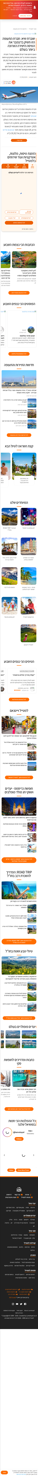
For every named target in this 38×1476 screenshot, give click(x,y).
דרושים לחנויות (19, 1274)
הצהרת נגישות (19, 1313)
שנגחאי (33, 116)
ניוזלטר (32, 1250)
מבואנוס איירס (8, 129)
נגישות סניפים (9, 1274)
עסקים (26, 1235)
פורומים (27, 1247)
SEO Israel (12, 1297)
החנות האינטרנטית (21, 1278)
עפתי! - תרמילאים (16, 1235)
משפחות (32, 1235)
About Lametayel (29, 1310)
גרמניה (7, 1223)
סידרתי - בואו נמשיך (25, 16)
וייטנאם (26, 1220)
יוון (34, 1226)
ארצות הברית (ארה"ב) (21, 1223)
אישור (4, 1472)
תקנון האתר (19, 1310)
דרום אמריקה (30, 1211)
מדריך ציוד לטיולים (21, 1259)
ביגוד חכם (32, 1278)
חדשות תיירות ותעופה (20, 29)
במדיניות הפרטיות (21, 1474)
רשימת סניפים (30, 1274)
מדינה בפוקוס (8, 1266)
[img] (29, 1034)
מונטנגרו (32, 1223)
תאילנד (32, 1220)
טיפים (33, 1247)
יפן (11, 1223)
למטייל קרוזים (30, 1266)
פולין (10, 1220)
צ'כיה (15, 1220)
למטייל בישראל (17, 1238)
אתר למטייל (32, 29)
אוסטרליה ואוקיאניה (19, 1211)
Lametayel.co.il (31, 1316)
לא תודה (15, 16)
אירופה (32, 1207)
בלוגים (21, 1247)
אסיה (27, 1207)
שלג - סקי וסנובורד (29, 1238)
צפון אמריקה (20, 1207)
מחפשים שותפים (12, 1247)
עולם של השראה (19, 1266)
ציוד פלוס (32, 1259)
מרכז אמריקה (10, 1207)
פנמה (20, 1220)
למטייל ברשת (30, 1318)
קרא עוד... (19, 140)
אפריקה (8, 1211)
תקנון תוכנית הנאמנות (9, 1310)
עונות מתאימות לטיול (28, 1262)
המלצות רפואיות (15, 1262)
